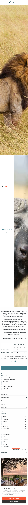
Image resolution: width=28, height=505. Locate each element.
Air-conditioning (6, 434)
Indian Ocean (5, 424)
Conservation (6, 383)
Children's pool (6, 444)
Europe (4, 423)
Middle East (5, 426)
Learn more (11, 494)
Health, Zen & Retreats (8, 386)
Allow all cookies (14, 498)
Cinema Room (6, 446)
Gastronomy (5, 384)
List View (16, 449)
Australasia (5, 419)
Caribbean (5, 421)
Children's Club (6, 443)
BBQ (4, 436)
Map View (23, 449)
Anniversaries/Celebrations (9, 379)
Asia (4, 418)
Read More (14, 361)
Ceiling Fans (5, 439)
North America (6, 428)
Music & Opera (6, 388)
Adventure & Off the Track (8, 377)
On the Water (6, 389)
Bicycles (4, 437)
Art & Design (5, 381)
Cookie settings (14, 501)
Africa (4, 416)
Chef (4, 441)
